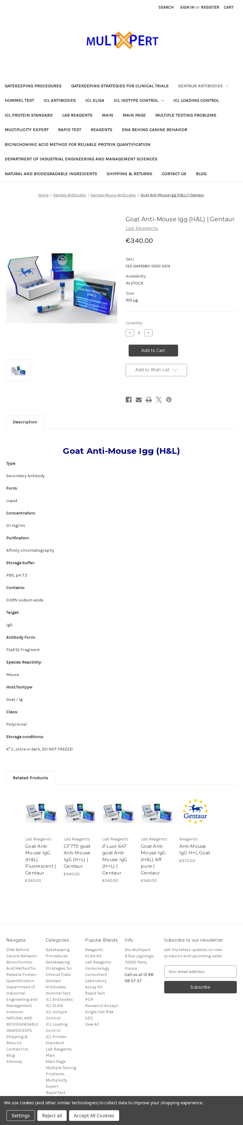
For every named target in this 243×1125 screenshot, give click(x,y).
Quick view (41, 804)
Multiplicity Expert (27, 129)
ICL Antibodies (60, 100)
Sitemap (14, 1061)
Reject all (52, 1115)
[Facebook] (129, 400)
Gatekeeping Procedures (33, 85)
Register (210, 7)
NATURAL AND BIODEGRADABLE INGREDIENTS (51, 173)
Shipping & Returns (129, 173)
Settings (21, 1115)
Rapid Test (69, 129)
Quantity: (134, 322)
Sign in (187, 7)
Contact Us (174, 173)
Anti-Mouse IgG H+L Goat (194, 849)
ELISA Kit (93, 955)
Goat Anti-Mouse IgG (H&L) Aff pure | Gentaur (153, 859)
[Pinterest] (169, 400)
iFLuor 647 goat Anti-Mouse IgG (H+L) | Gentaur (114, 859)
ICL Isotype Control (136, 100)
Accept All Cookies (94, 1115)
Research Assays (101, 1005)
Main (107, 115)
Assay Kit (94, 987)
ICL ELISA (94, 100)
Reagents (101, 129)
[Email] (139, 400)
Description (25, 422)
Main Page (134, 115)
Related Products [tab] (30, 777)
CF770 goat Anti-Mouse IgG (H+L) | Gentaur (77, 856)
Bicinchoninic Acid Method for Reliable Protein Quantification (78, 144)
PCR (89, 999)
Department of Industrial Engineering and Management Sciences (81, 159)
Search (166, 7)
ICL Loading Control (196, 100)
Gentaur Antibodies (200, 85)
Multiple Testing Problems (185, 115)
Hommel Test (19, 100)
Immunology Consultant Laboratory (97, 974)
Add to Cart (41, 818)
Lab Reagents (77, 115)
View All (92, 1024)
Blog (201, 173)
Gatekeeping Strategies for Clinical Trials (120, 85)
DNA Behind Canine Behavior (154, 129)
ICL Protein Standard (29, 115)
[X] (159, 400)
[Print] (149, 400)
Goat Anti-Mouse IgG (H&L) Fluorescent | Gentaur (40, 859)
